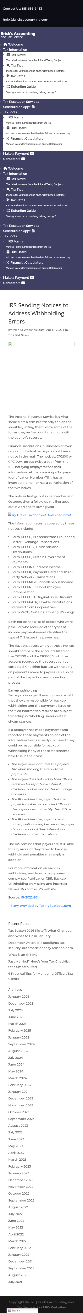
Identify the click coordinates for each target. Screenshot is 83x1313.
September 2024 (21, 1044)
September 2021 (21, 1268)
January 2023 (18, 1173)
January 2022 (18, 1254)
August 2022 (18, 1207)
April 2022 (16, 1234)
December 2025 (20, 1003)
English (15, 1310)
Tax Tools (10, 112)
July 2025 (15, 1010)
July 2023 (15, 1132)
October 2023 (18, 1112)
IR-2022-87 (29, 897)
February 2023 (19, 1166)
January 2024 (19, 1091)
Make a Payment (16, 153)
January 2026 (18, 996)
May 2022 (15, 1227)
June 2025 (16, 1017)
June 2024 (16, 1064)
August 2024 (18, 1051)
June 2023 (16, 1139)
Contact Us (12, 159)
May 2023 (15, 1146)
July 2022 (15, 1214)
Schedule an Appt (17, 107)
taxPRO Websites (51, 1307)
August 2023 (18, 1125)
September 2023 (21, 1119)
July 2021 (15, 1282)
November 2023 (20, 1105)
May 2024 (15, 1071)
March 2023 (17, 1159)
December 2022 (20, 1180)
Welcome (15, 44)
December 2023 (20, 1098)
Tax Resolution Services (21, 102)
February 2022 (19, 1248)
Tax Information (15, 50)
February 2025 (19, 1030)
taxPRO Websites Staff (28, 330)
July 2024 (15, 1058)
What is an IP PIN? (22, 955)
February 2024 (19, 1085)
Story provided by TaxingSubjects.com (41, 906)
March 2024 (17, 1078)
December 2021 (20, 1261)
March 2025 (17, 1024)
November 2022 (20, 1187)
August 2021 (17, 1275)
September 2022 (21, 1200)
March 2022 (17, 1241)
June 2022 (16, 1221)
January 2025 (18, 1037)
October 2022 (18, 1193)
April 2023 (16, 1153)
